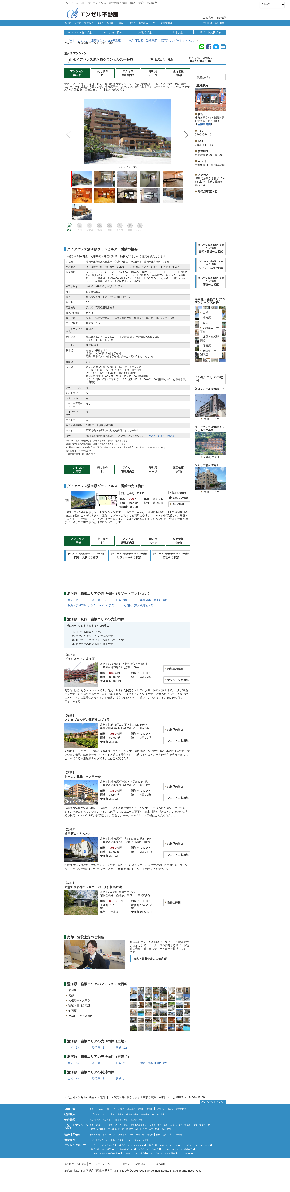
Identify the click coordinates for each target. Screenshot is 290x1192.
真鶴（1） (122, 1063)
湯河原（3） (99, 1047)
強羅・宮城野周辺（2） (154, 1063)
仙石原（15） (107, 605)
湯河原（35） (100, 600)
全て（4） (74, 1078)
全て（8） (74, 1063)
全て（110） (75, 600)
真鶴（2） (122, 1047)
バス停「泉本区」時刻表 (162, 435)
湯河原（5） (99, 1063)
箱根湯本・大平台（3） (154, 600)
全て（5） (74, 1047)
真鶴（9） (122, 600)
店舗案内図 (204, 124)
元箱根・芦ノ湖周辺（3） (139, 605)
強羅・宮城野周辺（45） (83, 605)
